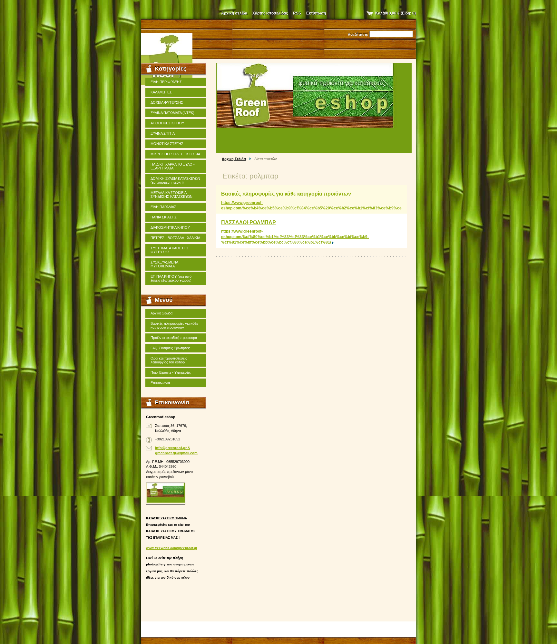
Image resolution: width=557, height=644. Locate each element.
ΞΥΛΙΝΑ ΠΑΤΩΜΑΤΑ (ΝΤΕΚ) (172, 113)
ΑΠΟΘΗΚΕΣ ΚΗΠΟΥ (167, 123)
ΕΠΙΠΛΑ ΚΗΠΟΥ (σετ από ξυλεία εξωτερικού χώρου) (171, 278)
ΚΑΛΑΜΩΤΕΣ (161, 92)
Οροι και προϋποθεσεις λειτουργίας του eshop (169, 360)
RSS (297, 13)
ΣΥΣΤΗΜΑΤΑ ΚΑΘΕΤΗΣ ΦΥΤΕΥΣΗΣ (170, 250)
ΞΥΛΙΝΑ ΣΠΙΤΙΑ (163, 133)
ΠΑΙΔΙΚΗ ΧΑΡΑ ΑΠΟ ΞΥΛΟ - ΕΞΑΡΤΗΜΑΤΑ (173, 166)
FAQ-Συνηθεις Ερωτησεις (170, 348)
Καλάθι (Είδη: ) (395, 13)
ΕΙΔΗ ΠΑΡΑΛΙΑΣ (163, 207)
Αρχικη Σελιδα (234, 159)
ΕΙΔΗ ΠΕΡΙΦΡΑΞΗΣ (166, 82)
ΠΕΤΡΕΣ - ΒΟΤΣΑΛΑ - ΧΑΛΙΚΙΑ (175, 238)
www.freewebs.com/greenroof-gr (171, 548)
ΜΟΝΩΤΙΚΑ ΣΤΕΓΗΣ (167, 144)
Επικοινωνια (160, 383)
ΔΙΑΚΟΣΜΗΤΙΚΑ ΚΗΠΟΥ (170, 227)
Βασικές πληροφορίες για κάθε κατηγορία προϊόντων (286, 194)
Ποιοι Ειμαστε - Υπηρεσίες (171, 372)
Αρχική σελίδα (234, 13)
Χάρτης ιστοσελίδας (270, 13)
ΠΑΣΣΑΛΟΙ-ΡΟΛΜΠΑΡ (248, 222)
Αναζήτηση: (358, 34)
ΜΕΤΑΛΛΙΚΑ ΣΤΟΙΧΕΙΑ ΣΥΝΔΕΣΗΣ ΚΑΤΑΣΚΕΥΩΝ (171, 194)
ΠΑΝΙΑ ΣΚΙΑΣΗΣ (164, 217)
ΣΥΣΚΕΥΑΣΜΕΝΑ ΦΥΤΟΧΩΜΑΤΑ (164, 264)
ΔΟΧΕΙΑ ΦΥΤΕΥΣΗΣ (167, 102)
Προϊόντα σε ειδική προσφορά (174, 338)
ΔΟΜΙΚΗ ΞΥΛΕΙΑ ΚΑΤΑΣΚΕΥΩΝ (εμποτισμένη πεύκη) (175, 180)
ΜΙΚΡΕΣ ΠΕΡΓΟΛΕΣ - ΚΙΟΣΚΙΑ (175, 154)
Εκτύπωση (316, 13)
